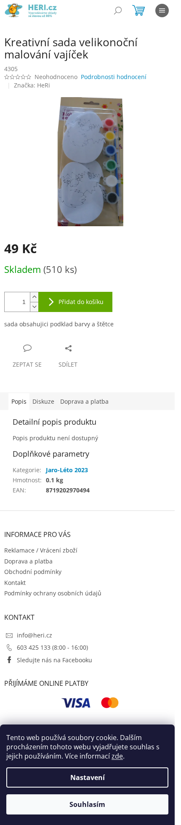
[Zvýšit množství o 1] (34, 297)
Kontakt (15, 583)
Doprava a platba (28, 561)
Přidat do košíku (81, 302)
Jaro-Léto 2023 (67, 470)
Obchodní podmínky (32, 572)
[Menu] (162, 10)
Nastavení (87, 777)
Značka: (32, 85)
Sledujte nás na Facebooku (54, 660)
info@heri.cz (34, 635)
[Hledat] (117, 10)
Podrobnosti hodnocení (113, 77)
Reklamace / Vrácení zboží (40, 550)
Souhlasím (87, 804)
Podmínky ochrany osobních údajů (52, 593)
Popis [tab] (19, 401)
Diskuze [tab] (43, 401)
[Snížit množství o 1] (34, 307)
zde (117, 756)
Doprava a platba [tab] (84, 401)
